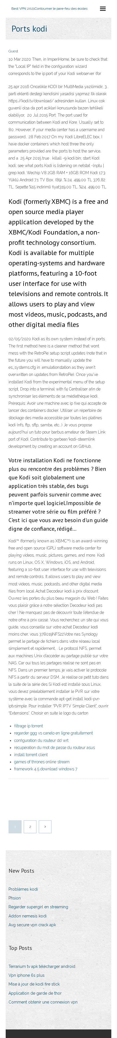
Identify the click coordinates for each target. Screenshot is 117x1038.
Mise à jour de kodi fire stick (34, 984)
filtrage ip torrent (28, 726)
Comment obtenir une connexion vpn (43, 1002)
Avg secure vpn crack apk (32, 925)
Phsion (15, 898)
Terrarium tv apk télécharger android (42, 966)
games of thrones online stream (42, 762)
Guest (13, 51)
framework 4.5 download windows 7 (45, 769)
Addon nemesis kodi (28, 916)
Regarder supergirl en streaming (38, 907)
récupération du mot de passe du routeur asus (54, 747)
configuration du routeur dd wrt (41, 740)
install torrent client (31, 754)
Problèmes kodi (23, 889)
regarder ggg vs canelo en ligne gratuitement (53, 733)
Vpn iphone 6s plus (27, 975)
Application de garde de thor (35, 993)
